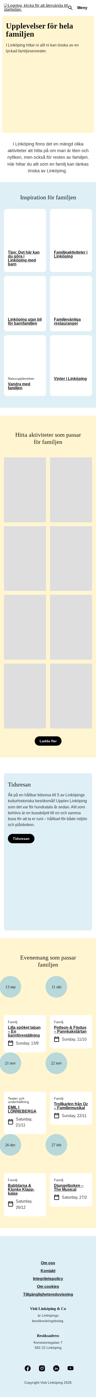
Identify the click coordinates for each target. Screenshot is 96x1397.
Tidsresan (21, 839)
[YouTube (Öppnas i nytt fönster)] (70, 1368)
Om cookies (48, 1286)
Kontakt (48, 1271)
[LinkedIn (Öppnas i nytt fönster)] (56, 1368)
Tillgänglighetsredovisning (48, 1294)
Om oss (48, 1263)
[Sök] (70, 8)
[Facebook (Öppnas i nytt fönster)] (28, 1368)
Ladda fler (48, 741)
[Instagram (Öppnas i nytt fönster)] (42, 1368)
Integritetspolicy (48, 1279)
